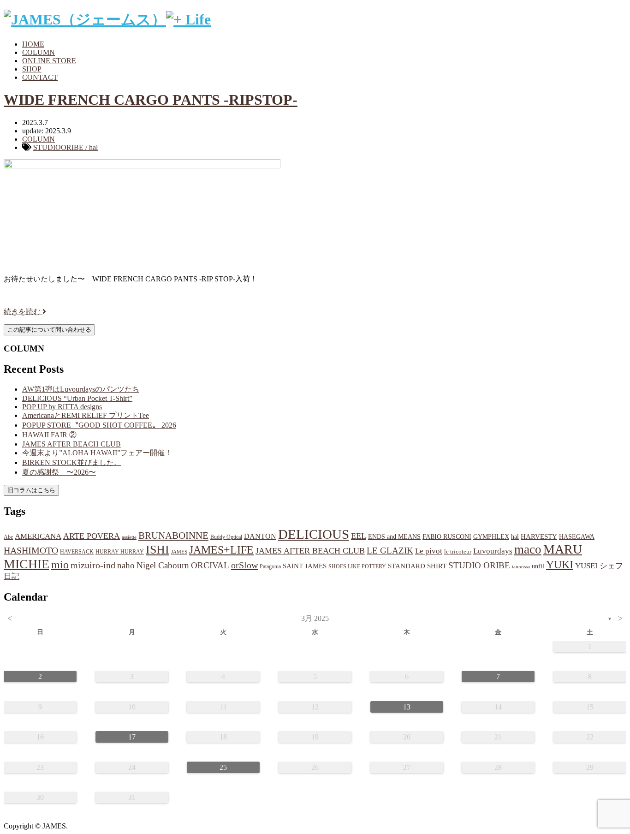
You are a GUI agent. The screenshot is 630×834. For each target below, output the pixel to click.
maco (527, 549)
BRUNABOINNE (173, 535)
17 (132, 737)
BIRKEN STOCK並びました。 (71, 462)
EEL (358, 536)
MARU (562, 549)
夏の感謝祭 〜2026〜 (59, 472)
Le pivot (428, 551)
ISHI (157, 549)
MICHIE (26, 564)
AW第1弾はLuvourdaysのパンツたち (80, 389)
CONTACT (40, 77)
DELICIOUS (313, 534)
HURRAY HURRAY (119, 551)
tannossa (521, 566)
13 (406, 707)
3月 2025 (315, 618)
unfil (538, 566)
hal (515, 536)
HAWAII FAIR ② (49, 435)
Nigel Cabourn (163, 565)
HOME (33, 44)
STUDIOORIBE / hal (65, 147)
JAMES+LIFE (221, 550)
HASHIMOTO (31, 550)
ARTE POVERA (91, 536)
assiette (129, 537)
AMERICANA (38, 536)
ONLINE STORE (49, 61)
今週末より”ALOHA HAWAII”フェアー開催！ (97, 453)
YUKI (559, 565)
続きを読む (23, 312)
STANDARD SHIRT (417, 566)
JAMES (179, 551)
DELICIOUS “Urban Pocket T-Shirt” (77, 398)
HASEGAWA (576, 536)
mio (60, 565)
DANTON (260, 536)
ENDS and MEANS (394, 536)
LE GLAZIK (390, 550)
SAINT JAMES (305, 566)
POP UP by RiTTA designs (62, 407)
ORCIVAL (210, 565)
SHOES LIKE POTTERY (357, 566)
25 (223, 767)
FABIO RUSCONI (446, 536)
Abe (8, 537)
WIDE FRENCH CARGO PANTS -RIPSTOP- (150, 99)
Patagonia (270, 566)
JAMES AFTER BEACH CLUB (71, 444)
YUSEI (586, 565)
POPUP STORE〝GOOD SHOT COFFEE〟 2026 (99, 425)
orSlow (244, 565)
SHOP (32, 69)
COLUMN (38, 52)
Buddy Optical (226, 537)
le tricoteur (457, 551)
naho (126, 565)
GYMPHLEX (491, 536)
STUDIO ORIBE (479, 565)
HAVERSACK (77, 551)
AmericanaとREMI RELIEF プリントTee (85, 415)
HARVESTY (539, 536)
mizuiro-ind (93, 565)
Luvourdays (492, 551)
